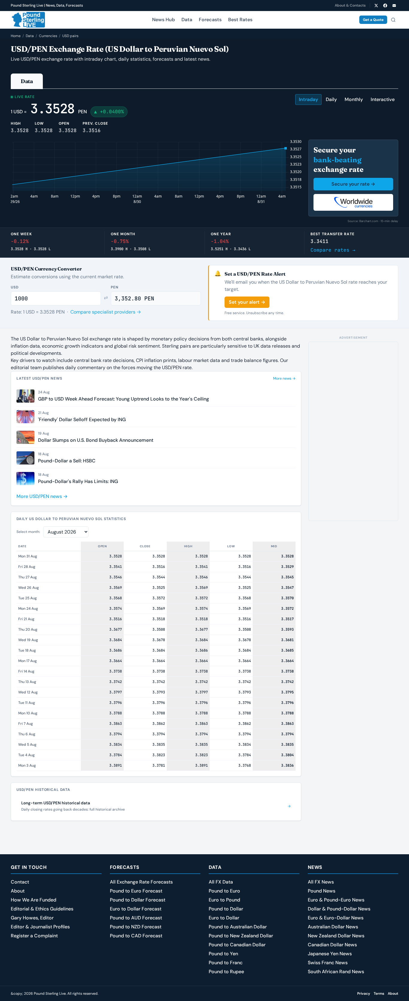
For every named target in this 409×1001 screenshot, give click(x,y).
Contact (20, 882)
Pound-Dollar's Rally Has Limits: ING (78, 481)
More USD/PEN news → (42, 496)
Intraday (308, 99)
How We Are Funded (33, 900)
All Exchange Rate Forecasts (141, 882)
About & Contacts (350, 5)
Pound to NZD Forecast (135, 927)
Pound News (321, 891)
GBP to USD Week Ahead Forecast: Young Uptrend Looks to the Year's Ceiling (123, 399)
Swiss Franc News (328, 962)
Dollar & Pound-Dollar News (339, 909)
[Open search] (393, 20)
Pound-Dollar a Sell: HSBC (67, 461)
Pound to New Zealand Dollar (241, 936)
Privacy (363, 993)
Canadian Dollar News (332, 945)
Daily (331, 99)
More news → (284, 378)
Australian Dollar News (333, 927)
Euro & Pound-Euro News (336, 900)
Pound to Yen (223, 953)
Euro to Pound (224, 900)
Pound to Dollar (226, 909)
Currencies (48, 35)
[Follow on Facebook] (385, 5)
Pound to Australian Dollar (238, 927)
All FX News (321, 882)
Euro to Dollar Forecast (135, 909)
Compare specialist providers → (105, 312)
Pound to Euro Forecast (136, 891)
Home (16, 35)
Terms (379, 993)
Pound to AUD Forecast (136, 918)
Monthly (354, 99)
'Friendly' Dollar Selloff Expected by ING (82, 419)
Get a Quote (373, 19)
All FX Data (221, 882)
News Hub (163, 19)
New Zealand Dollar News (336, 936)
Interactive (383, 99)
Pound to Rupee (226, 971)
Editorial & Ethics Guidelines (42, 909)
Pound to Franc (226, 962)
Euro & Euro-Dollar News (335, 918)
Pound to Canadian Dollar (237, 945)
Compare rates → (332, 250)
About (18, 891)
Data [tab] (27, 81)
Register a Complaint (34, 936)
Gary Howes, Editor (32, 918)
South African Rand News (336, 971)
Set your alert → (247, 302)
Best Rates (240, 19)
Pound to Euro (224, 891)
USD (15, 287)
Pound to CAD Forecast (136, 936)
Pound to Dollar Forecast (137, 900)
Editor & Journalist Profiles (40, 927)
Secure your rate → (353, 184)
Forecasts (210, 19)
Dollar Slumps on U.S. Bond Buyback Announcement (95, 440)
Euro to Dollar (224, 918)
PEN (115, 287)
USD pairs (70, 35)
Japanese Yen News (330, 953)
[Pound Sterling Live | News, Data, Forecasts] (28, 19)
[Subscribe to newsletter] (394, 5)
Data (186, 19)
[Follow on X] (376, 5)
